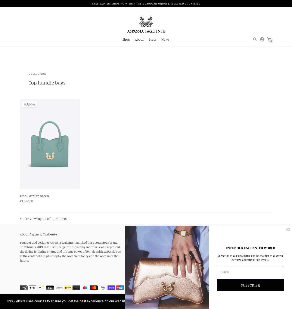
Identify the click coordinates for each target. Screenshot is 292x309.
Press (152, 39)
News (165, 39)
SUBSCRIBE (250, 285)
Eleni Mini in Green (34, 196)
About (139, 39)
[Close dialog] (288, 229)
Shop (126, 39)
